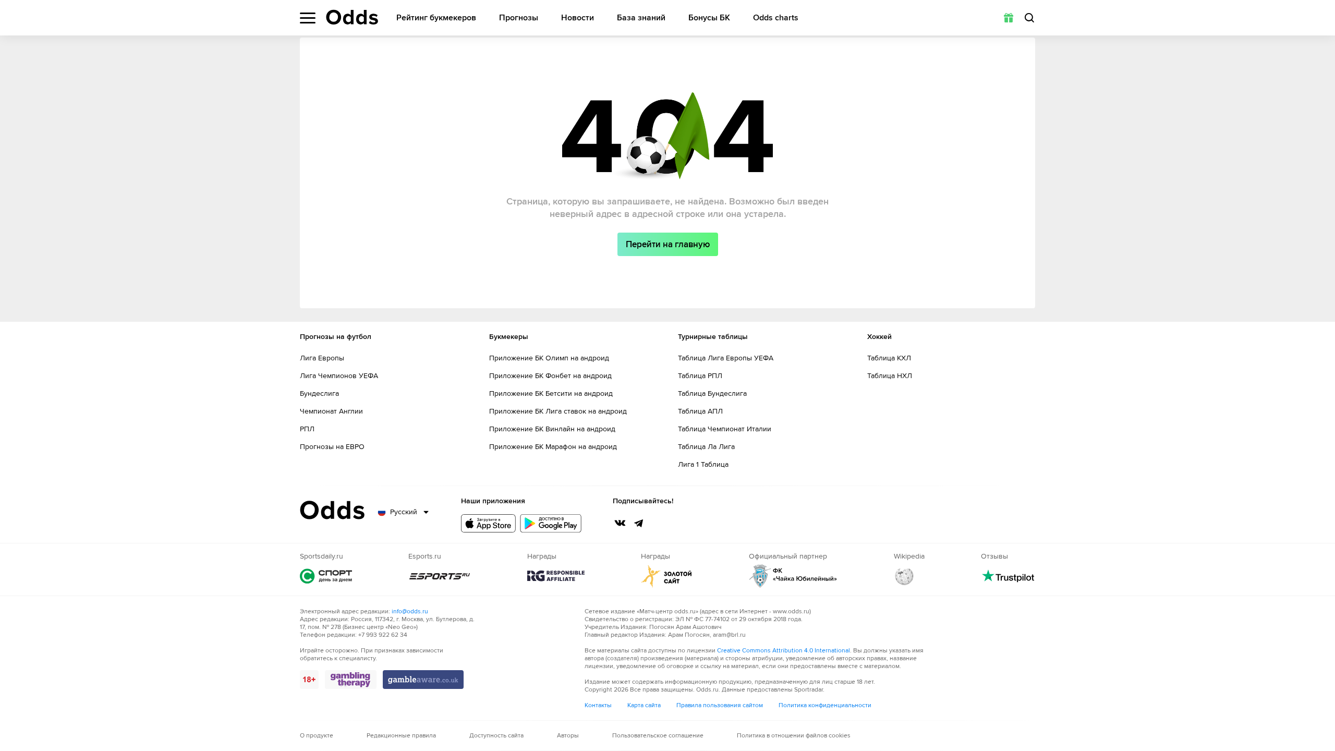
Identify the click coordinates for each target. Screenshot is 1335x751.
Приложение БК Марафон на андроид (553, 446)
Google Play (550, 523)
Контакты (598, 705)
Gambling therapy (351, 679)
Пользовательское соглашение (657, 736)
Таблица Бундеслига (712, 393)
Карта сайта (644, 705)
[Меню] (307, 18)
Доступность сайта (496, 736)
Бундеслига (319, 393)
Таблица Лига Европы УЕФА (725, 358)
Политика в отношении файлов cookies (794, 736)
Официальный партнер (793, 576)
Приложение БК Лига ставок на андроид (558, 411)
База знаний (641, 18)
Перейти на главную (668, 244)
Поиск (1029, 18)
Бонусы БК (709, 18)
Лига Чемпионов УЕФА (339, 375)
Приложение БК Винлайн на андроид (552, 429)
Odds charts (775, 18)
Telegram (639, 523)
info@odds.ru (410, 611)
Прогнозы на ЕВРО (332, 446)
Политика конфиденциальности (825, 705)
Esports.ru (439, 576)
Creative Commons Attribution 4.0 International (783, 651)
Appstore (488, 523)
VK (620, 523)
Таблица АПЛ (700, 411)
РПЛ (307, 429)
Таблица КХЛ (889, 358)
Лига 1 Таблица (703, 464)
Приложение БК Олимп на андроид (549, 358)
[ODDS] (352, 17)
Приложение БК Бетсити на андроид (551, 393)
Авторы (568, 736)
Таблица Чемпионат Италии (724, 429)
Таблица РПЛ (700, 375)
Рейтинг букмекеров (436, 18)
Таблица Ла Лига (706, 446)
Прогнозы (518, 18)
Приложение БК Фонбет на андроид (550, 375)
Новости (577, 18)
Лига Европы (322, 358)
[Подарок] (1008, 18)
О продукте (316, 736)
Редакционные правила (401, 736)
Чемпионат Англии (331, 411)
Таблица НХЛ (889, 375)
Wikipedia (904, 576)
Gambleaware (423, 679)
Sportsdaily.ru (326, 576)
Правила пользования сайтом (719, 705)
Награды (556, 576)
